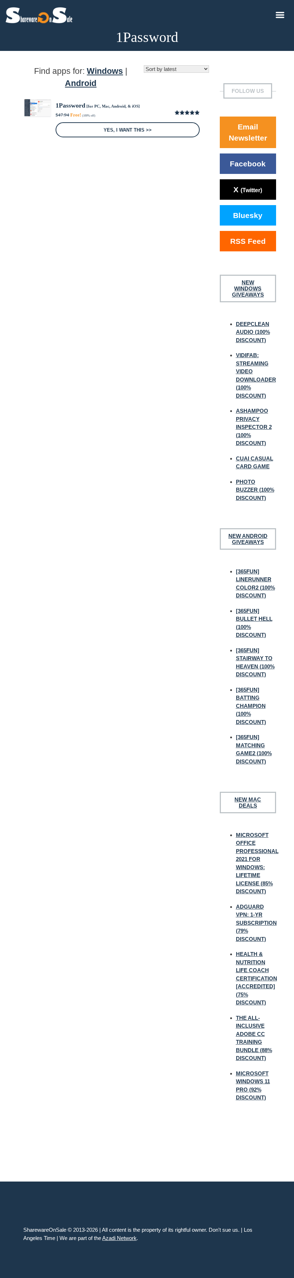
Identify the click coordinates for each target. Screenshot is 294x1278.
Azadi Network (119, 1238)
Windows (105, 71)
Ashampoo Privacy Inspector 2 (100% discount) (254, 427)
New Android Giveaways (247, 539)
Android (80, 83)
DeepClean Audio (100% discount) (253, 332)
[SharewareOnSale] (40, 14)
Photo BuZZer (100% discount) (255, 490)
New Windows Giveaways (248, 288)
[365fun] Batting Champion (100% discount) (251, 706)
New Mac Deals (247, 802)
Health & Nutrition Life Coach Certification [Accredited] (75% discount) (256, 978)
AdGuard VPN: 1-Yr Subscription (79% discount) (256, 923)
